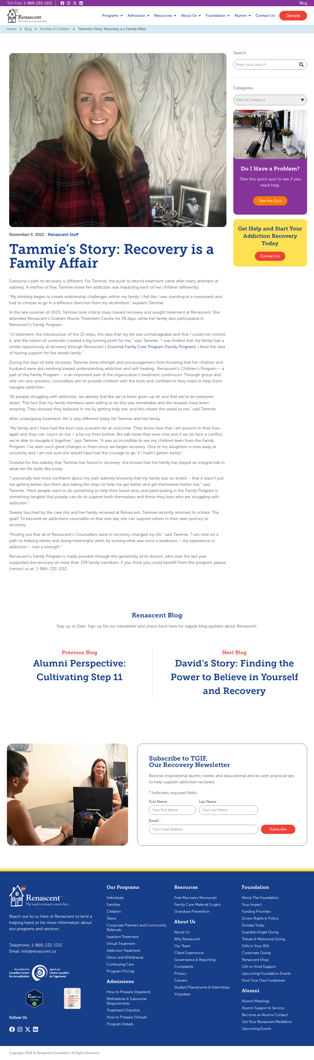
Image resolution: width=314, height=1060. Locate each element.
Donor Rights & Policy (260, 918)
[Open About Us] (200, 15)
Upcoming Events (256, 1029)
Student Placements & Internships (202, 987)
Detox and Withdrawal (125, 957)
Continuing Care (120, 964)
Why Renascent (187, 939)
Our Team (182, 946)
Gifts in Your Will (255, 946)
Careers (180, 980)
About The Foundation (260, 898)
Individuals (115, 898)
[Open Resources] (175, 15)
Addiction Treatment (123, 950)
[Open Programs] (121, 15)
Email (154, 821)
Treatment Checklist (123, 1010)
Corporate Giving (256, 953)
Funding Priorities (256, 911)
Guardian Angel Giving (260, 932)
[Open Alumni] (249, 15)
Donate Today (253, 925)
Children (114, 911)
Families (113, 905)
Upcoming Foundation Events (266, 973)
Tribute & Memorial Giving (263, 939)
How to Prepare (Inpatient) (129, 992)
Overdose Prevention (192, 911)
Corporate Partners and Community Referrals (136, 927)
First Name (158, 802)
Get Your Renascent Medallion (267, 1022)
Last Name (208, 802)
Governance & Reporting (194, 960)
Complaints (183, 967)
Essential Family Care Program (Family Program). (152, 346)
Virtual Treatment (121, 944)
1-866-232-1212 (38, 3)
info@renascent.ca (38, 951)
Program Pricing (120, 971)
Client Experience (189, 953)
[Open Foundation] (228, 15)
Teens (111, 918)
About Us (181, 932)
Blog (28, 29)
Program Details (120, 1024)
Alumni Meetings (256, 1001)
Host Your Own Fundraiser (263, 980)
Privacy (180, 973)
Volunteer (182, 994)
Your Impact (252, 905)
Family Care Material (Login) (197, 905)
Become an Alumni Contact (265, 1015)
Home (12, 29)
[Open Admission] (148, 15)
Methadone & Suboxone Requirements (127, 1001)
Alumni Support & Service (263, 1008)
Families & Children (55, 29)
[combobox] (270, 65)
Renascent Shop (255, 960)
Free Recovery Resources (195, 898)
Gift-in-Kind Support (259, 967)
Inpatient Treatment (123, 937)
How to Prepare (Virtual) (127, 1017)
